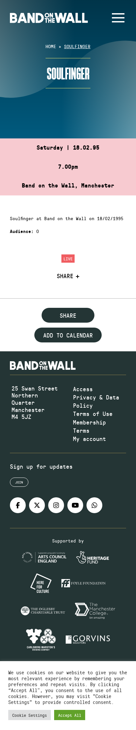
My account (89, 439)
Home (51, 46)
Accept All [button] (69, 715)
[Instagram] (56, 505)
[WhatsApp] (94, 505)
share (68, 315)
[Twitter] (37, 505)
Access (83, 389)
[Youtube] (75, 505)
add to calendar (68, 335)
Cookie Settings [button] (29, 715)
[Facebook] (18, 505)
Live (68, 258)
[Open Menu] (118, 18)
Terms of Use (93, 414)
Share (65, 276)
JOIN (19, 482)
